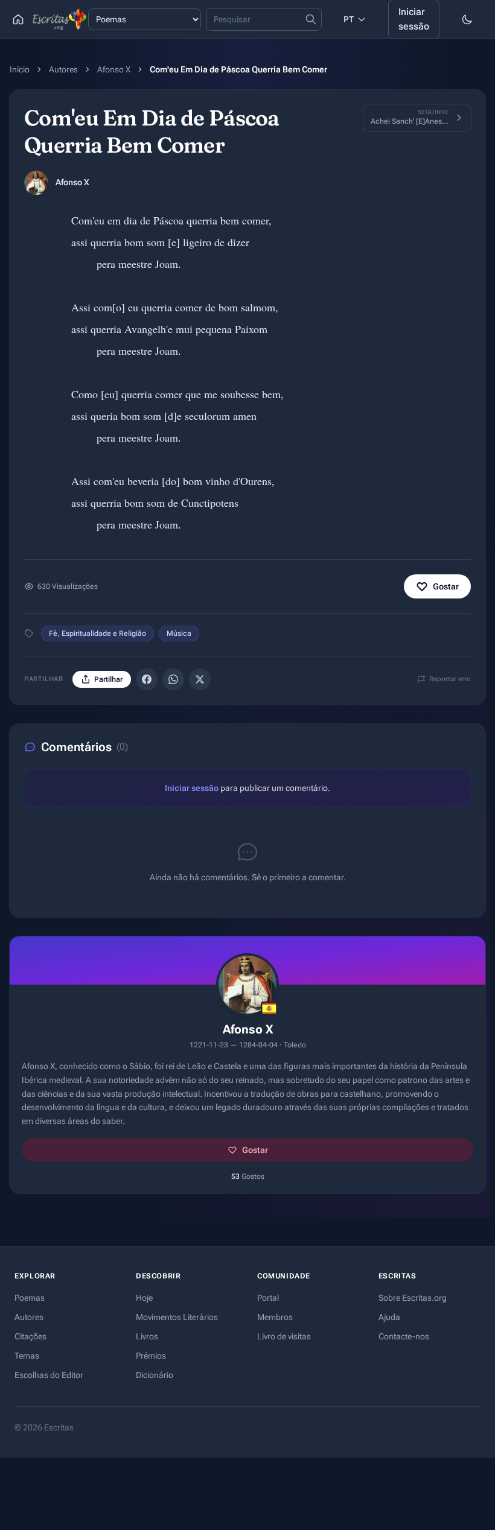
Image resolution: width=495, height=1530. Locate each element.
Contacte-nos (403, 1336)
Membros (275, 1317)
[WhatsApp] (173, 679)
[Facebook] (147, 679)
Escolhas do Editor (48, 1375)
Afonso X (113, 69)
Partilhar (108, 679)
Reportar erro (450, 679)
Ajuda (389, 1317)
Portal (268, 1298)
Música (179, 633)
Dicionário (154, 1375)
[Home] (18, 19)
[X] (200, 679)
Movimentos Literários (177, 1317)
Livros (147, 1336)
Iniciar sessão (192, 788)
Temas (26, 1355)
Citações (30, 1336)
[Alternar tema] (467, 19)
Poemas (29, 1298)
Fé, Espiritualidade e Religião (97, 633)
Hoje (144, 1298)
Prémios (151, 1355)
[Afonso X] (36, 183)
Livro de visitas (284, 1336)
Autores (63, 69)
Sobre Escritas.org (412, 1298)
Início (20, 69)
